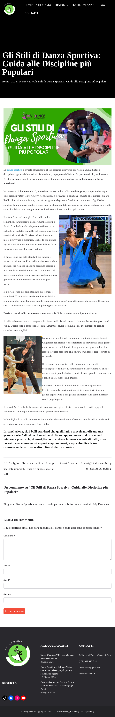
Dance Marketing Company (66, 711)
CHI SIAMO (43, 4)
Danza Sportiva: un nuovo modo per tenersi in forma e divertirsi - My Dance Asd (63, 504)
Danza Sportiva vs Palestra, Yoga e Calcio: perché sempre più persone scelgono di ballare (56, 670)
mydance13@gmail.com (90, 667)
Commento (9, 536)
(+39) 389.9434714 (88, 661)
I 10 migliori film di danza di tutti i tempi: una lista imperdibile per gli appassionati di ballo (29, 469)
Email (7, 580)
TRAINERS (61, 4)
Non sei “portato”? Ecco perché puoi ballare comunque (57, 657)
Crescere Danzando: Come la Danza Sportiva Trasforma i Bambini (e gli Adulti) (57, 685)
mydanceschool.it (87, 673)
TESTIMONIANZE (82, 4)
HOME (29, 4)
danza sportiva (14, 169)
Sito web (7, 594)
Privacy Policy (87, 711)
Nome (7, 566)
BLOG (101, 4)
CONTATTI (31, 13)
